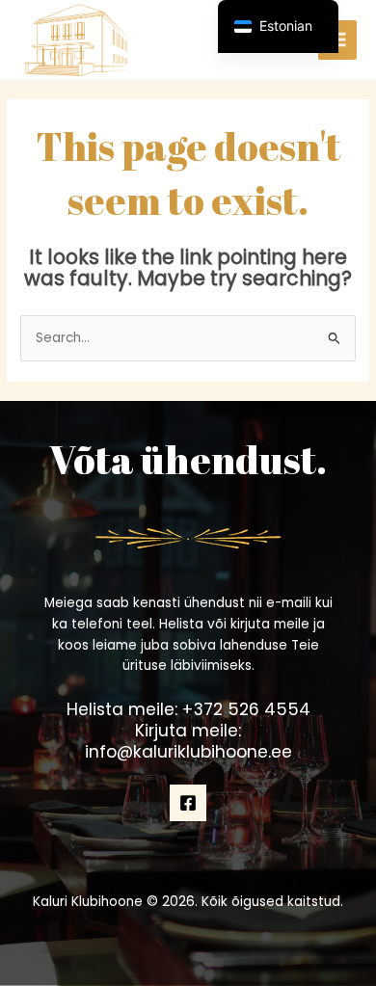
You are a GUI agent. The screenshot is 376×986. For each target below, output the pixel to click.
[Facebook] (188, 803)
